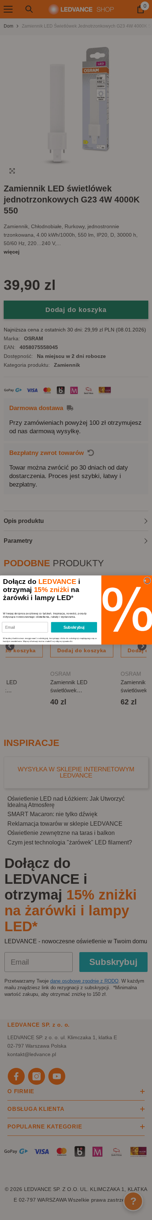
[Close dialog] (147, 580)
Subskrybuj (73, 627)
